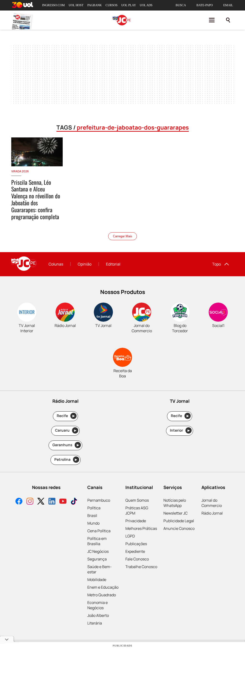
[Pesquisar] (228, 20)
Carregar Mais (122, 236)
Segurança (97, 559)
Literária (94, 623)
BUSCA (181, 5)
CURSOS (111, 5)
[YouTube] (63, 502)
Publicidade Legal (178, 520)
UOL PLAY (128, 5)
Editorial (113, 264)
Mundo (93, 523)
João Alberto (98, 615)
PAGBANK (94, 5)
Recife (66, 415)
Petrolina (65, 459)
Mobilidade (96, 579)
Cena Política (99, 530)
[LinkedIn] (52, 502)
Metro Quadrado (101, 594)
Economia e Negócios (97, 605)
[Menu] (211, 20)
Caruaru (65, 430)
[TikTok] (74, 502)
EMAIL (228, 5)
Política (93, 507)
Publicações (136, 543)
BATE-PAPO (204, 5)
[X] (41, 502)
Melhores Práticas (141, 528)
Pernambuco (98, 500)
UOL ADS (146, 5)
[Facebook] (18, 502)
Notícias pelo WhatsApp (174, 503)
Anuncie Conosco (179, 528)
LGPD (130, 536)
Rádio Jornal (212, 513)
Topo (216, 264)
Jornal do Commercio (211, 503)
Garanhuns (65, 444)
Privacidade (135, 520)
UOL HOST (76, 5)
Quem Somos (137, 500)
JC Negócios (98, 551)
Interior (180, 430)
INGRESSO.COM (53, 5)
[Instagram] (29, 502)
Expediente (135, 551)
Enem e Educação (102, 587)
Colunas (56, 264)
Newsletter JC (175, 513)
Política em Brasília (97, 541)
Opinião (84, 264)
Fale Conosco (137, 559)
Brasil (92, 515)
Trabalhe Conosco (141, 566)
